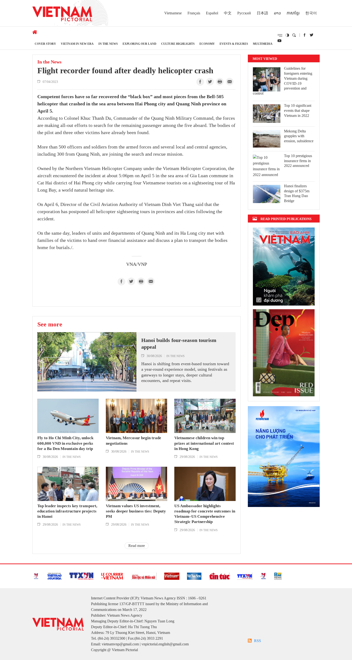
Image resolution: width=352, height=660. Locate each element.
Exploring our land (139, 44)
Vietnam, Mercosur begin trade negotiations (133, 440)
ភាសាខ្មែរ (293, 13)
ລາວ (277, 13)
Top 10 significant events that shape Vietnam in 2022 (297, 110)
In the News (108, 44)
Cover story (45, 44)
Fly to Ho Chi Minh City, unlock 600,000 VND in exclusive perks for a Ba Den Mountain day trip (65, 443)
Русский (244, 13)
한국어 (311, 13)
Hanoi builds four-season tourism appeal (178, 343)
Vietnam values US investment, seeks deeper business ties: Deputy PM (136, 511)
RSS (257, 640)
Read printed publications (286, 219)
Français (193, 13)
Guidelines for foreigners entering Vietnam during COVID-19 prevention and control (282, 81)
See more (49, 324)
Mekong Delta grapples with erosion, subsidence (298, 136)
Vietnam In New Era (77, 44)
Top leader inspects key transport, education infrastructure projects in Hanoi (67, 511)
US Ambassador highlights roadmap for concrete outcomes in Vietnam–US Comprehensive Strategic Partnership (204, 514)
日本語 (262, 13)
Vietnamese (173, 13)
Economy (207, 44)
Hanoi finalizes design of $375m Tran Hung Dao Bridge (296, 193)
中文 (228, 13)
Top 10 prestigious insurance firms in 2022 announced (298, 161)
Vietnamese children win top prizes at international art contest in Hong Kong (204, 443)
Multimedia (263, 44)
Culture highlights (178, 44)
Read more (136, 545)
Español (212, 13)
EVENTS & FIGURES (234, 44)
